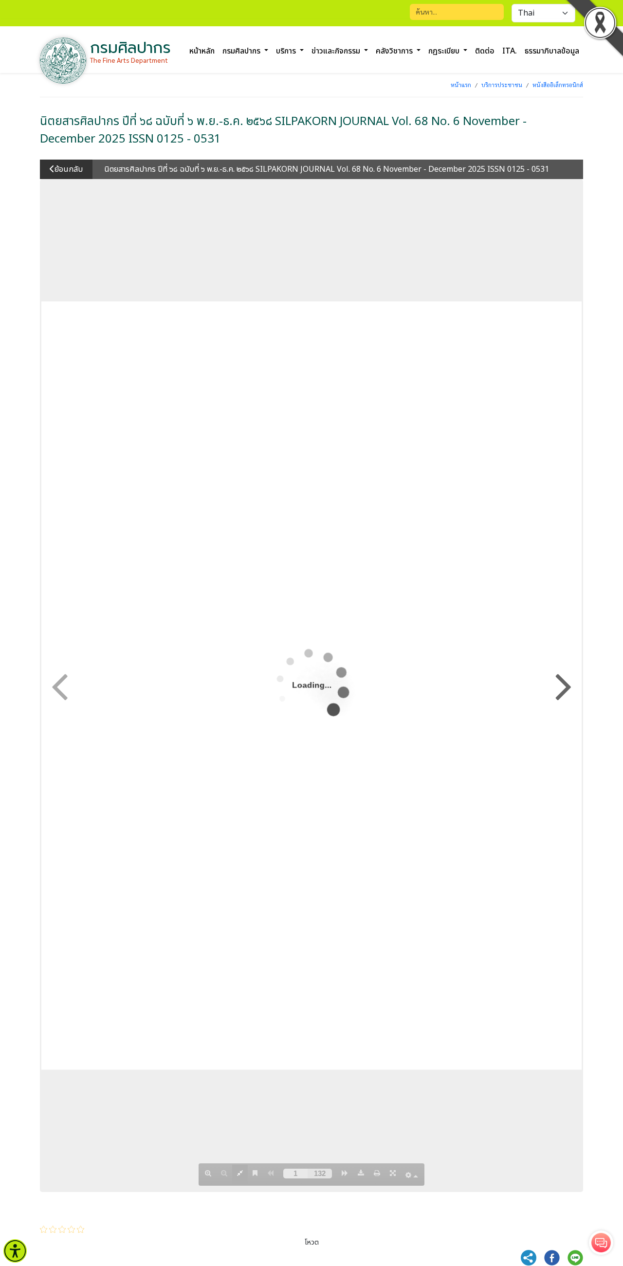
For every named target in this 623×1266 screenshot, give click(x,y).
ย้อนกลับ (69, 169)
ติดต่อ (485, 51)
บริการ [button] (287, 51)
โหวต (312, 1242)
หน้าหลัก (202, 51)
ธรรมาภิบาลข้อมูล (552, 51)
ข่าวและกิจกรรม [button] (337, 51)
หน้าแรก (461, 85)
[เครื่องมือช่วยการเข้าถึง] (15, 1251)
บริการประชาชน (501, 85)
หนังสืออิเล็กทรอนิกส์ (557, 85)
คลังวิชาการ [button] (395, 51)
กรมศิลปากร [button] (242, 51)
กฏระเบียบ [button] (444, 51)
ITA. (509, 51)
